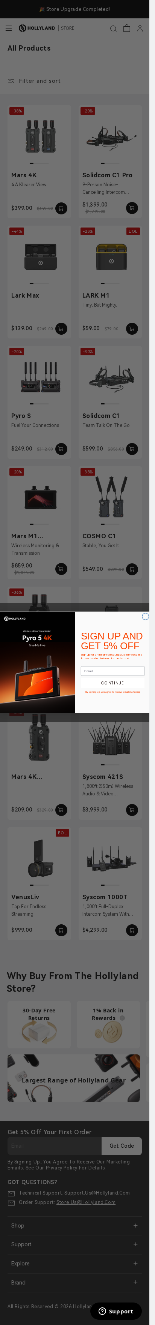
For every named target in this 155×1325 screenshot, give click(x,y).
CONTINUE (112, 683)
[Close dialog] (145, 616)
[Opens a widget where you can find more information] (116, 1312)
